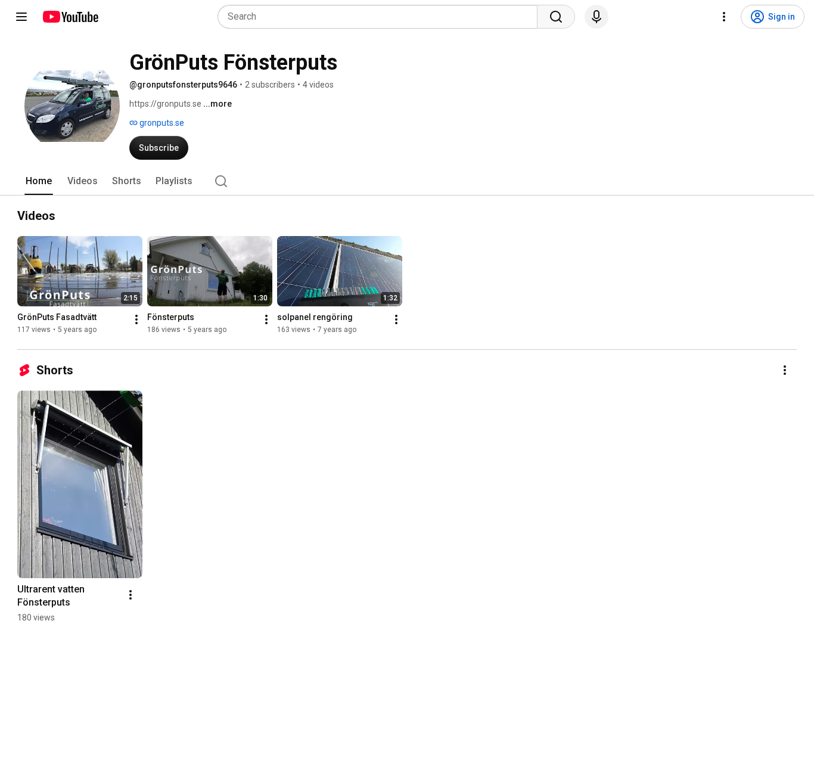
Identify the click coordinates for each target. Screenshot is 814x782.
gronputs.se (161, 123)
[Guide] (21, 17)
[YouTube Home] (70, 16)
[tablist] (407, 181)
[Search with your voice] (596, 17)
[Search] (556, 17)
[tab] (38, 181)
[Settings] (724, 17)
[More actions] (136, 319)
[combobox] (381, 17)
